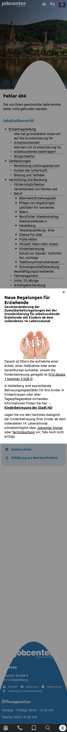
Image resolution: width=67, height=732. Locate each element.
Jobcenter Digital (49, 428)
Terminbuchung (23, 432)
